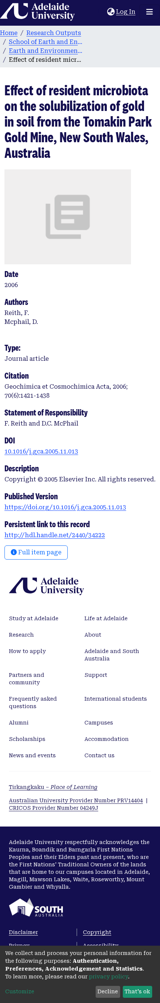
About (92, 635)
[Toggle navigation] (149, 11)
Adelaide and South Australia (111, 655)
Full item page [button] (39, 552)
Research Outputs (53, 32)
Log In (126, 11)
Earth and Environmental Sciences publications (46, 50)
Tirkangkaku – (53, 787)
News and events (32, 755)
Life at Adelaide (106, 618)
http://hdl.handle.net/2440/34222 (54, 535)
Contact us (99, 755)
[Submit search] (101, 11)
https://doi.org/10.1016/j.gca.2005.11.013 (65, 507)
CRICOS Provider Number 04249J (53, 808)
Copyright (97, 932)
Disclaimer (23, 932)
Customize (19, 991)
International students (115, 699)
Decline (107, 991)
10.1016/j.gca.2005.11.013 (41, 451)
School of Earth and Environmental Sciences (46, 41)
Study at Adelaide (33, 618)
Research (21, 635)
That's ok (137, 991)
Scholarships (27, 739)
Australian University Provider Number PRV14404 (76, 800)
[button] (110, 11)
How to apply (27, 651)
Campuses (98, 723)
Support (95, 675)
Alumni (19, 723)
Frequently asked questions (33, 702)
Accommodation (106, 739)
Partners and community (26, 678)
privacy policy (108, 977)
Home (8, 32)
